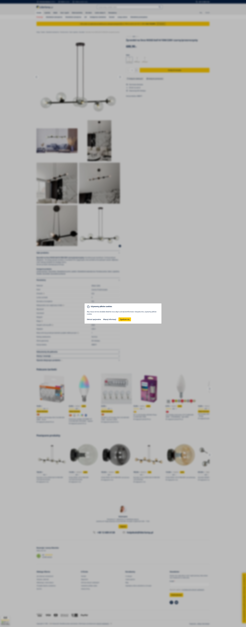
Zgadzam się (124, 319)
